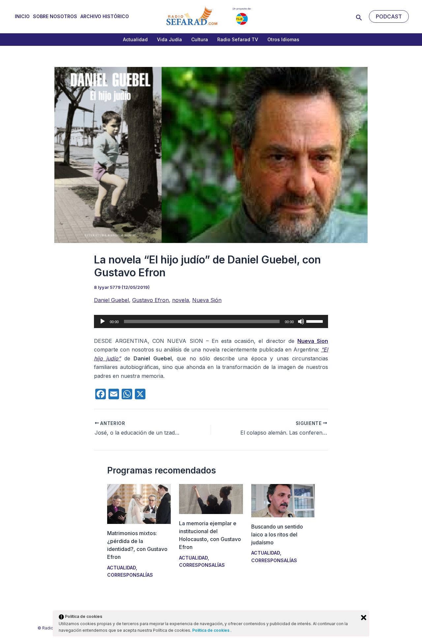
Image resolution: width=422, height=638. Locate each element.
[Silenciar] (301, 321)
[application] (211, 321)
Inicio (22, 16)
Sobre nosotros (55, 16)
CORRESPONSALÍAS (130, 575)
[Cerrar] (363, 617)
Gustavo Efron (150, 300)
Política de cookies (211, 630)
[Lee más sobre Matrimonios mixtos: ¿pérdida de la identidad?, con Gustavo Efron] (139, 503)
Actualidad (135, 39)
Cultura (199, 39)
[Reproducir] (102, 321)
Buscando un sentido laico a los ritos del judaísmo (277, 534)
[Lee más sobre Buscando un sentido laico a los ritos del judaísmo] (283, 500)
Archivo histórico (104, 16)
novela (180, 300)
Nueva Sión (207, 300)
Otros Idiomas (283, 39)
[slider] (315, 321)
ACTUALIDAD (121, 567)
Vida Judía (169, 39)
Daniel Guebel (111, 300)
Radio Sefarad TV (237, 39)
